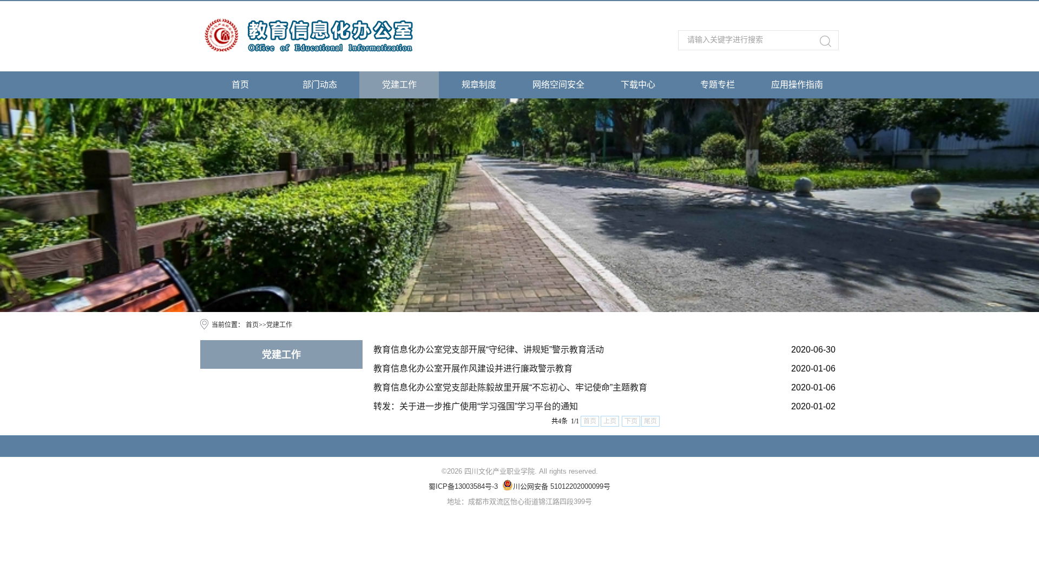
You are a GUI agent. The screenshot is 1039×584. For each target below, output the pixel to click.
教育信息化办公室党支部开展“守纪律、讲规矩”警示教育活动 (488, 349)
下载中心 (638, 84)
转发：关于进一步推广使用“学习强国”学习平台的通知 (475, 406)
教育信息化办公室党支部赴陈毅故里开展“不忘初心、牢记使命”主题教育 (510, 387)
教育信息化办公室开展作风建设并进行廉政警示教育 (473, 368)
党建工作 (399, 84)
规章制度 (479, 84)
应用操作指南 (797, 84)
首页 (240, 84)
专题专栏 (717, 84)
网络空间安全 (558, 84)
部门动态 (320, 84)
